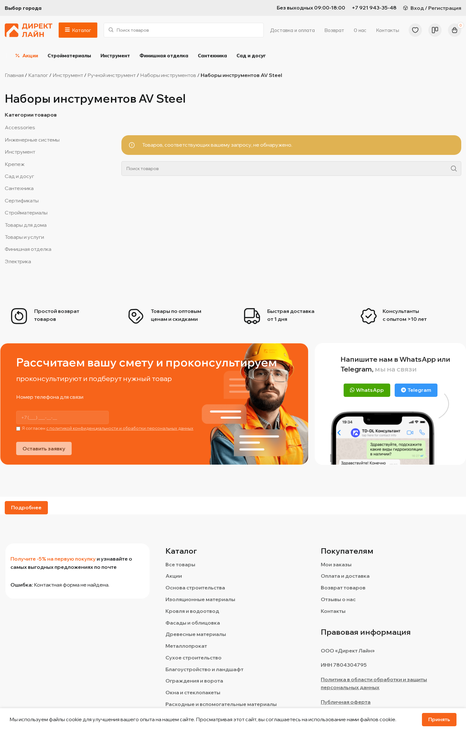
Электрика (18, 261)
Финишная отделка (28, 249)
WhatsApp (370, 390)
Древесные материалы (195, 634)
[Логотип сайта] (28, 29)
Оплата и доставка (345, 576)
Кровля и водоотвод (192, 611)
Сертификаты (22, 200)
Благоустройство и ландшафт (204, 669)
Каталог (38, 75)
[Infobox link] (374, 8)
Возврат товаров (343, 587)
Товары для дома (26, 225)
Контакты (333, 611)
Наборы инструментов (168, 75)
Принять (439, 719)
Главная (14, 75)
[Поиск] (454, 168)
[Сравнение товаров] (435, 30)
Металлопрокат (186, 646)
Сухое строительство (193, 657)
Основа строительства (195, 587)
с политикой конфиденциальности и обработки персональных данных (119, 428)
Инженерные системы (32, 140)
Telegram (419, 390)
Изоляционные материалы (200, 599)
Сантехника (19, 188)
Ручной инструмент (111, 75)
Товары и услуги (24, 237)
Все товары (180, 564)
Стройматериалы (26, 212)
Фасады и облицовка (192, 623)
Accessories (20, 127)
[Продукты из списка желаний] (415, 30)
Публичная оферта (346, 702)
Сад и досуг (19, 176)
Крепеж (15, 164)
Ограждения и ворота (194, 680)
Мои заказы (336, 564)
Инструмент (68, 75)
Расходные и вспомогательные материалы (221, 704)
